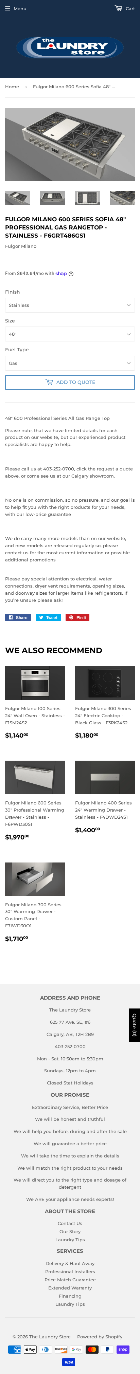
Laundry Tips (70, 1239)
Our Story (70, 1231)
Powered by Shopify (99, 1336)
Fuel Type (17, 350)
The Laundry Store (50, 1336)
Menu (20, 8)
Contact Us (70, 1223)
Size (10, 321)
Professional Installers (70, 1271)
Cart (129, 8)
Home (12, 86)
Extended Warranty (70, 1288)
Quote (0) (135, 1025)
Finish (12, 292)
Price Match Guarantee (70, 1279)
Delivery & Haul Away (70, 1263)
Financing (70, 1296)
